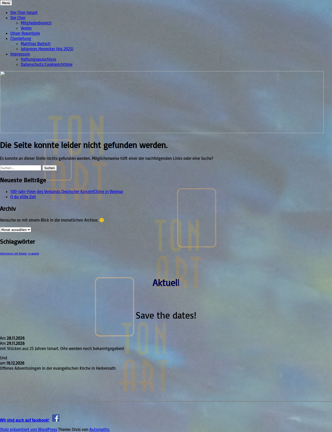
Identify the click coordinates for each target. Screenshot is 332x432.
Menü (6, 3)
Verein (26, 28)
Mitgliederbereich (36, 22)
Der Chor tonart (24, 12)
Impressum (20, 54)
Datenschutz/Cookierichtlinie (46, 64)
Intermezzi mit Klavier (13, 253)
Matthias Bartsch (36, 43)
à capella (33, 253)
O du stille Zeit (23, 196)
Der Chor (17, 17)
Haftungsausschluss (38, 59)
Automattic (99, 429)
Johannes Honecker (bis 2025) (47, 48)
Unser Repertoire (25, 33)
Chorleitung (20, 38)
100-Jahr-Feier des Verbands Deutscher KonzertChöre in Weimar (66, 191)
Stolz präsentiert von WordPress (28, 429)
